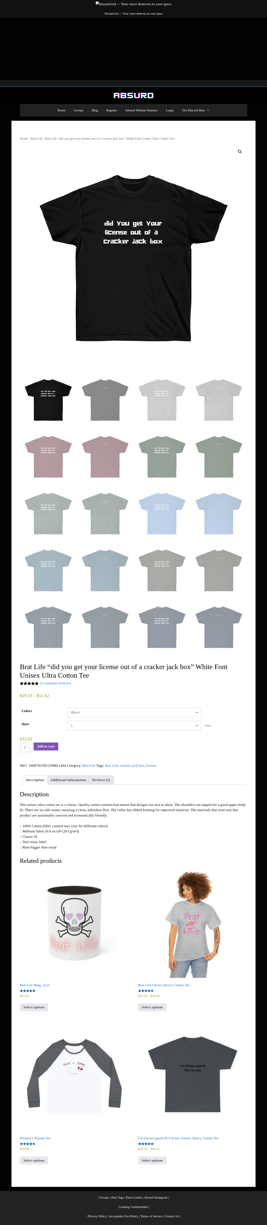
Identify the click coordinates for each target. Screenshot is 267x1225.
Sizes (25, 724)
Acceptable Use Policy (123, 1216)
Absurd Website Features (141, 110)
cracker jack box (132, 766)
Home (61, 110)
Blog (95, 110)
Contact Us (172, 1216)
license (151, 766)
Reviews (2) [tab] (101, 780)
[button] (240, 151)
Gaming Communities (133, 1207)
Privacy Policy (97, 1216)
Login (170, 110)
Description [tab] (35, 780)
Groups (78, 110)
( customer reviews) (55, 683)
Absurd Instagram (156, 1197)
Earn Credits (134, 1197)
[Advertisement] (133, 48)
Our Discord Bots (193, 110)
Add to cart (46, 746)
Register (111, 110)
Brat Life (36, 138)
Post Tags (117, 1197)
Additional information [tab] (68, 780)
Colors (26, 711)
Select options (34, 1007)
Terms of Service (151, 1216)
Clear (208, 725)
